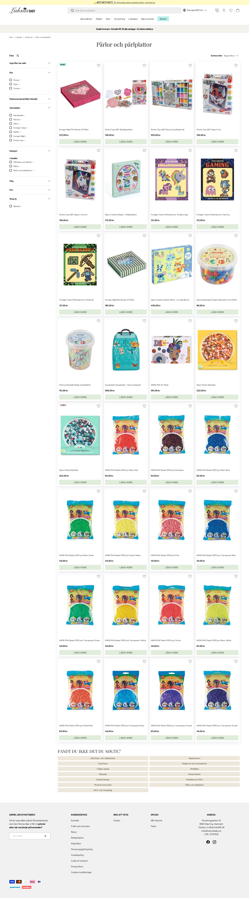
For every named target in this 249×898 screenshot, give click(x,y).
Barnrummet (147, 18)
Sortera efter (216, 55)
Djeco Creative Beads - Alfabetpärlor (121, 214)
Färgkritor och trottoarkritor (194, 763)
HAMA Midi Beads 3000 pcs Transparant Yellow (125, 640)
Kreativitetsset (103, 779)
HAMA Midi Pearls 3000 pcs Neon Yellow (214, 640)
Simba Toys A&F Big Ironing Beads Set (167, 129)
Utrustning (119, 18)
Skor (108, 18)
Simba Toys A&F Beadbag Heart (119, 129)
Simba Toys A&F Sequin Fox (209, 129)
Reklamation (77, 837)
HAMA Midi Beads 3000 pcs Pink (165, 555)
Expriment (103, 763)
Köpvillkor (76, 843)
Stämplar (103, 774)
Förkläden (194, 769)
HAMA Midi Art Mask (159, 385)
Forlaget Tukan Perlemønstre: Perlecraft (76, 300)
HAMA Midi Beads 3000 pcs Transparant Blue (216, 555)
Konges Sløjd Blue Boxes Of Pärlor (120, 300)
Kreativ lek (29, 37)
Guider (117, 820)
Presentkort (77, 866)
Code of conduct (79, 860)
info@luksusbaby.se (211, 830)
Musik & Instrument (103, 785)
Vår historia (156, 820)
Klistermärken (194, 774)
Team (153, 826)
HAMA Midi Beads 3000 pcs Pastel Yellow (123, 555)
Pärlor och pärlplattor (43, 37)
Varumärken (86, 18)
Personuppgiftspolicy (82, 849)
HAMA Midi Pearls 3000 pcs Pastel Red (76, 725)
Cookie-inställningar (81, 872)
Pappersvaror (194, 758)
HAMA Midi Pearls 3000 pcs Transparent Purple (171, 725)
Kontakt (75, 820)
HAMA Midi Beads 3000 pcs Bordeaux (167, 470)
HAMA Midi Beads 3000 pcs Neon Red (121, 470)
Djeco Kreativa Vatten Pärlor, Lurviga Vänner (170, 300)
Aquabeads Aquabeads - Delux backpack (123, 385)
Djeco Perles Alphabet (206, 385)
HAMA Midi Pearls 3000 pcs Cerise (166, 640)
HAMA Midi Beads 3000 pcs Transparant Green (79, 640)
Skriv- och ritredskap (103, 790)
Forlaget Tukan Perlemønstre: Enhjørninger (169, 214)
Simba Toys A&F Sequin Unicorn (73, 214)
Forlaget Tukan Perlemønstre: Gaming (213, 214)
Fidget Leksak (103, 769)
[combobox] (124, 10)
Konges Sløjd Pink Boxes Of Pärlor (74, 129)
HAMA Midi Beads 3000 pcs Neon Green (76, 555)
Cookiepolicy (77, 855)
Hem (11, 37)
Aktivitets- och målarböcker (103, 758)
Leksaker (133, 18)
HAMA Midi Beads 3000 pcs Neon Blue (213, 470)
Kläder (99, 18)
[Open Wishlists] (231, 10)
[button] (238, 10)
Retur (74, 831)
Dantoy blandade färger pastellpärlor (75, 385)
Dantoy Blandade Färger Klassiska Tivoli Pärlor (217, 300)
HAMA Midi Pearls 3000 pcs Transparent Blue (124, 725)
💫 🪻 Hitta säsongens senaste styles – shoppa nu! (124, 2)
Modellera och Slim (194, 779)
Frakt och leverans (80, 826)
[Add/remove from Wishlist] (98, 65)
